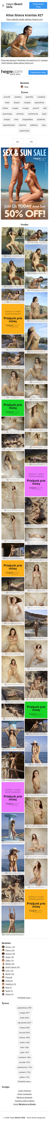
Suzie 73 (9, 991)
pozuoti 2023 (24, 1032)
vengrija (27, 102)
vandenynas (33, 113)
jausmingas (7, 113)
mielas (5, 108)
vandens (17, 97)
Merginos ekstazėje (24, 1097)
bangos (7, 119)
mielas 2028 (25, 1027)
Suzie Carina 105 (12, 967)
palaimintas (24, 130)
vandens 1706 (24, 1072)
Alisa (26, 86)
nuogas (15, 108)
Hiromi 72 (9, 994)
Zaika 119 (9, 960)
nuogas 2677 (24, 1012)
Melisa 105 (9, 963)
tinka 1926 (24, 1047)
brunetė (7, 97)
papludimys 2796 (24, 1007)
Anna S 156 (10, 953)
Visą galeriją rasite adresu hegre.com (24, 19)
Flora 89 (8, 977)
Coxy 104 (9, 970)
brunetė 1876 (24, 1062)
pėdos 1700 (24, 1077)
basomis (22, 125)
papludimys (39, 102)
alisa (44, 125)
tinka (16, 119)
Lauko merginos (24, 1090)
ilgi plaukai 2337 (24, 1022)
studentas (41, 119)
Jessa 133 (9, 957)
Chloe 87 (9, 980)
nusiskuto (41, 97)
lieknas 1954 (24, 1037)
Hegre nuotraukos (24, 1094)
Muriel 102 (9, 974)
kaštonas (34, 125)
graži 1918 (24, 1052)
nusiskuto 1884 (24, 1057)
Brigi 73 (8, 987)
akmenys (20, 113)
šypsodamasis (9, 125)
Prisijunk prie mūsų (38, 5)
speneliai (29, 97)
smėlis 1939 (24, 1042)
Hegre (14, 5)
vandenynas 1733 (24, 1067)
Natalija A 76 (10, 984)
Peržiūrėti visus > (24, 997)
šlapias (17, 102)
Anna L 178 (10, 947)
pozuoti (36, 108)
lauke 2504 (24, 1017)
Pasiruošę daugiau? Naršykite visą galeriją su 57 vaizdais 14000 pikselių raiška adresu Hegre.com (24, 61)
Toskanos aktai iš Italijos (24, 1100)
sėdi (45, 108)
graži (44, 113)
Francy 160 (9, 950)
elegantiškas (28, 119)
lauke (7, 102)
